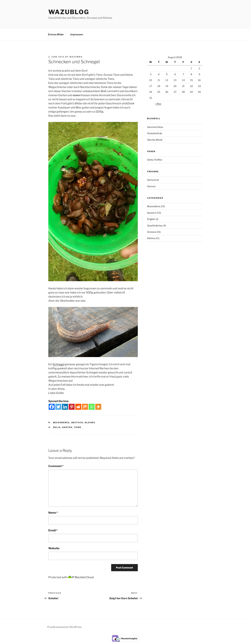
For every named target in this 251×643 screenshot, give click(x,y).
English (151, 219)
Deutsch (77, 422)
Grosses (151, 231)
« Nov (158, 103)
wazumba (76, 57)
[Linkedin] (65, 407)
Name (53, 512)
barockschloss (155, 126)
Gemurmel (153, 179)
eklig (57, 427)
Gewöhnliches (155, 225)
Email (53, 530)
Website (53, 548)
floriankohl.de (154, 133)
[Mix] (85, 407)
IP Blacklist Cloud (83, 577)
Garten (67, 427)
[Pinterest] (72, 407)
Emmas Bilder (56, 34)
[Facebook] (52, 407)
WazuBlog (68, 12)
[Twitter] (58, 407)
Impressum (76, 34)
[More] (98, 407)
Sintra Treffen (154, 159)
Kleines (90, 422)
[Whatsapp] (92, 407)
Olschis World (154, 139)
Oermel (151, 186)
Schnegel (59, 364)
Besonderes (61, 422)
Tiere (77, 427)
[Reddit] (78, 407)
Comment (56, 466)
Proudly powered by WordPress (64, 626)
